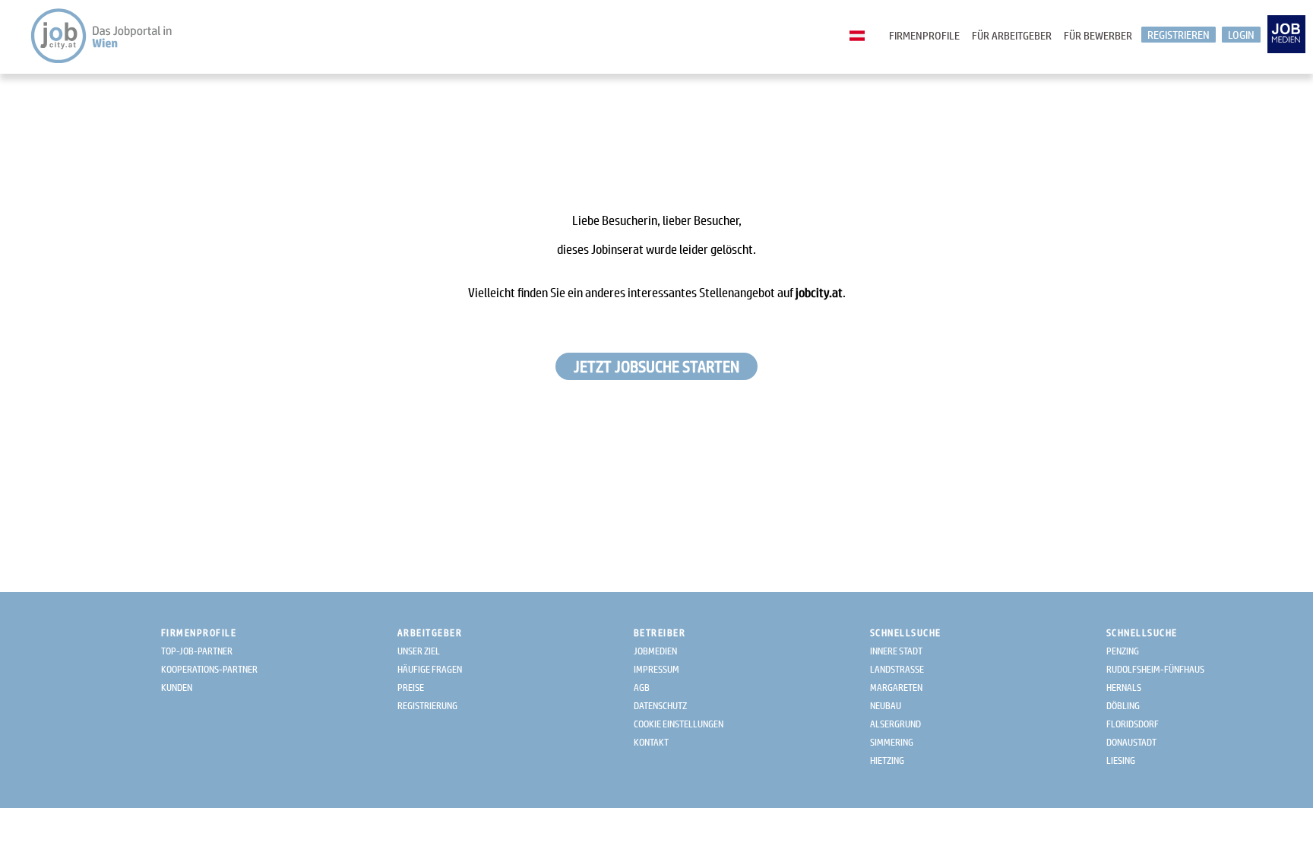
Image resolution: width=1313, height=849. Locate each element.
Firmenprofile (924, 35)
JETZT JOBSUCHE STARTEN (656, 366)
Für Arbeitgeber (1012, 35)
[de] (861, 36)
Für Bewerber (1098, 35)
